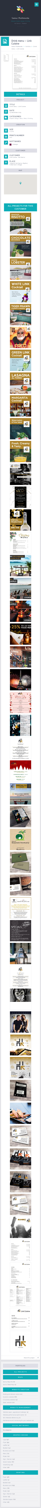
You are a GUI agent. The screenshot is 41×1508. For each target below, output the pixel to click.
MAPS (20, 1377)
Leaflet (5, 1445)
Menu (21, 118)
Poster (5, 1456)
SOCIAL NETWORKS (20, 1425)
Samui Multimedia (16, 46)
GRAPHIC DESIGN (20, 1435)
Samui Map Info (8, 1382)
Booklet (5, 1448)
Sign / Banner (7, 1459)
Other (5, 1467)
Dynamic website (8, 1397)
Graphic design (14, 118)
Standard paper (8, 1499)
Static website (7, 1402)
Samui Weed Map (8, 1384)
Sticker (5, 1496)
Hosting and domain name (11, 1394)
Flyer (4, 1442)
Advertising (6, 1464)
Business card (7, 1451)
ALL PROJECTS (20, 1372)
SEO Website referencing (11, 1417)
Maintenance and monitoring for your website (17, 1420)
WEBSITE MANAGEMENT (20, 1407)
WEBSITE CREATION (20, 1389)
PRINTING (20, 1472)
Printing (30, 118)
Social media (7, 1462)
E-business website (9, 1399)
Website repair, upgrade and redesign (14, 1412)
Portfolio (28, 46)
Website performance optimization (13, 1415)
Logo (4, 1439)
